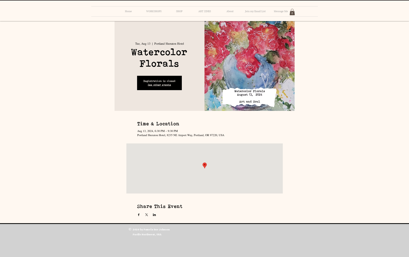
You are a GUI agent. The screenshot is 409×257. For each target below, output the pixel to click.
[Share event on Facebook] (138, 214)
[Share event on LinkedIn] (154, 214)
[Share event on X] (146, 214)
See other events (159, 84)
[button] (292, 12)
